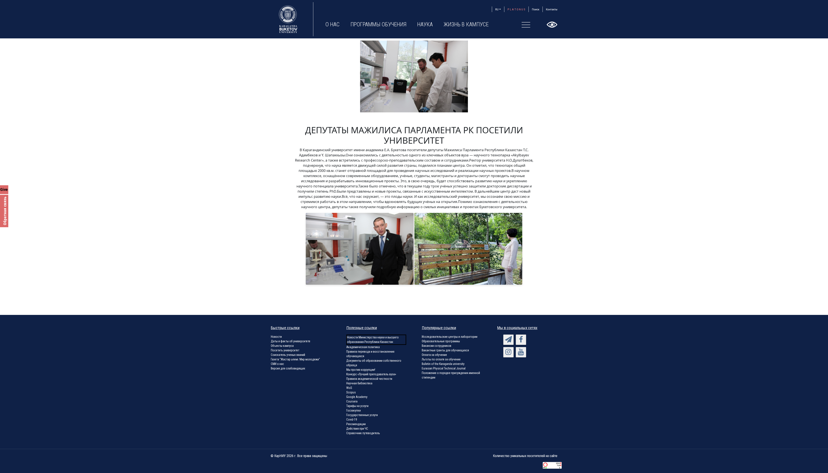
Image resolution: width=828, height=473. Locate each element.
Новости (276, 336)
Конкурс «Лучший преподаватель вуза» (371, 374)
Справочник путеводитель (363, 433)
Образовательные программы (441, 341)
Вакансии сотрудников (436, 345)
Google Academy (356, 397)
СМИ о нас (277, 364)
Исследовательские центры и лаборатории (449, 336)
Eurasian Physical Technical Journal (444, 368)
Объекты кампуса (282, 345)
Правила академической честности (369, 378)
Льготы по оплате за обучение (441, 359)
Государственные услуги (362, 415)
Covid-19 (351, 419)
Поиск (535, 9)
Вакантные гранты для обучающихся (445, 350)
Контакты (551, 9)
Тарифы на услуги (357, 406)
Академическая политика (363, 347)
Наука (425, 24)
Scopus (351, 392)
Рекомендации (356, 424)
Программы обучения (378, 24)
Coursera (352, 401)
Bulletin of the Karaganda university (443, 364)
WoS (349, 388)
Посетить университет (285, 350)
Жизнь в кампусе (466, 24)
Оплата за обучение (434, 355)
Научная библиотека (359, 383)
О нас (332, 24)
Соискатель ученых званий (288, 355)
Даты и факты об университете (290, 341)
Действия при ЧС (357, 428)
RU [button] (497, 9)
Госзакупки (353, 410)
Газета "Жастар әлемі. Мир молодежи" (295, 359)
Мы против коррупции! (360, 369)
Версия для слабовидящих (288, 368)
